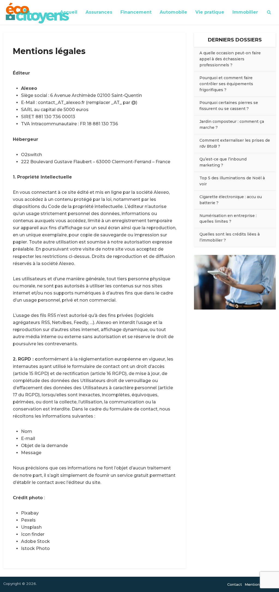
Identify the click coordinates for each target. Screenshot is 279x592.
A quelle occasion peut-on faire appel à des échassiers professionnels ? (230, 58)
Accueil (68, 12)
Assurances (99, 12)
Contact (234, 584)
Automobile (173, 12)
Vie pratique (209, 12)
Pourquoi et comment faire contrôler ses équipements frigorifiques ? (226, 83)
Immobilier (245, 12)
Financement (135, 12)
